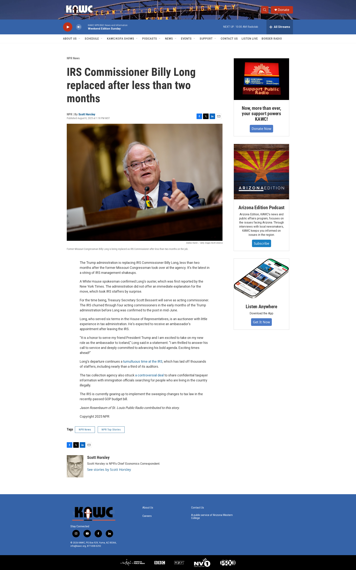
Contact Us (229, 38)
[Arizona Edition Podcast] (261, 171)
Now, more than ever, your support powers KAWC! (261, 113)
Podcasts (149, 38)
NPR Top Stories (111, 429)
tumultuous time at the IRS (142, 361)
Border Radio (272, 38)
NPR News (73, 58)
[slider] (84, 27)
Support (206, 38)
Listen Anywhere (261, 306)
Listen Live (250, 38)
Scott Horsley (86, 114)
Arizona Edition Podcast (261, 207)
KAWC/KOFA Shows (120, 38)
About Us (70, 38)
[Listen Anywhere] (261, 278)
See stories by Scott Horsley (109, 469)
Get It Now (261, 322)
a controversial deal (149, 375)
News (169, 38)
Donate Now (261, 128)
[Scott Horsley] (75, 466)
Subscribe (261, 243)
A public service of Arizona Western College (212, 516)
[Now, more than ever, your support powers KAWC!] (261, 79)
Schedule (92, 38)
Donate (283, 10)
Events (186, 38)
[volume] (79, 27)
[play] (68, 27)
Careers (147, 516)
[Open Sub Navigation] (79, 38)
